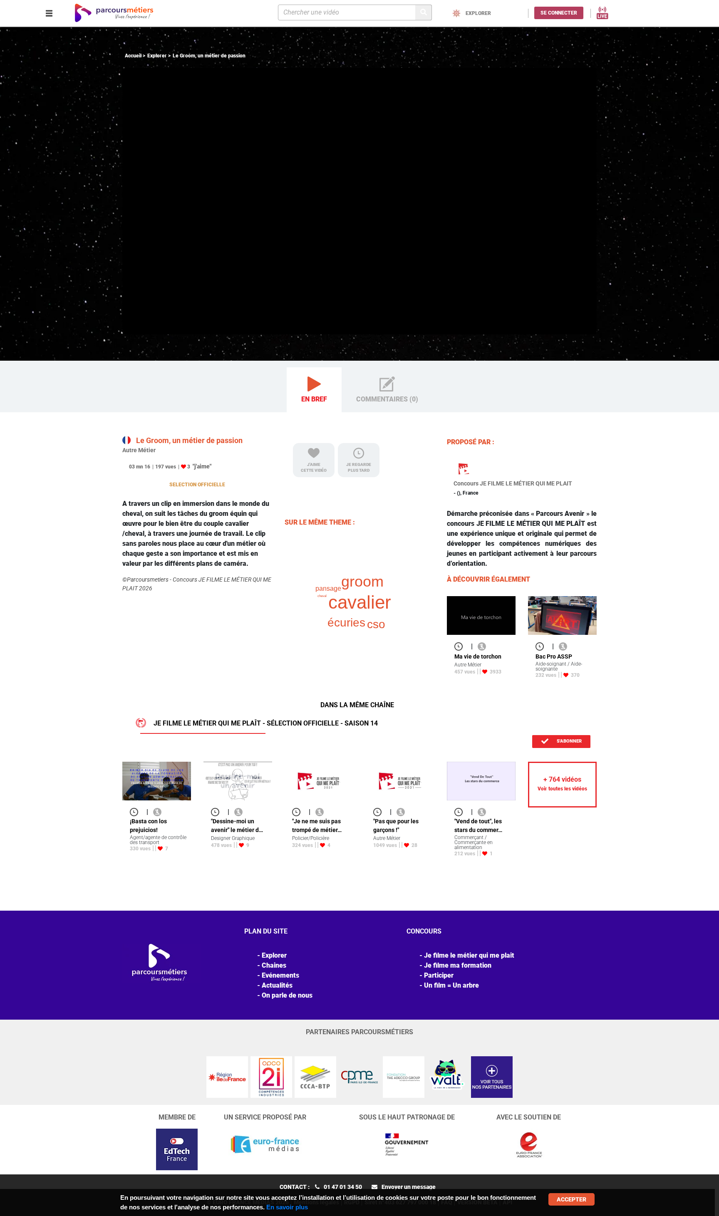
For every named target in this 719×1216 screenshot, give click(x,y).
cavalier (359, 602)
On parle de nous (287, 995)
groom (362, 581)
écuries (346, 622)
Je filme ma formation (457, 965)
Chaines (274, 965)
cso (376, 624)
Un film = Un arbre (451, 985)
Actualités (277, 985)
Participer (439, 975)
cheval (322, 596)
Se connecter (558, 13)
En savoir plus (287, 1207)
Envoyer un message (409, 1187)
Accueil (133, 56)
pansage (328, 588)
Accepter (571, 1199)
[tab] (314, 390)
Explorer (157, 56)
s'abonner (568, 741)
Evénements (280, 975)
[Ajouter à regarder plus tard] (461, 646)
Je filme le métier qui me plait (469, 955)
